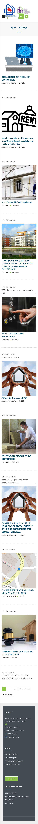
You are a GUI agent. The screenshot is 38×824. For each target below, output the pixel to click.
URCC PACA (9, 803)
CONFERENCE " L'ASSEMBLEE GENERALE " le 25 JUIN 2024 (18, 592)
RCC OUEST (10, 800)
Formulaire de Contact (12, 764)
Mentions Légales (11, 758)
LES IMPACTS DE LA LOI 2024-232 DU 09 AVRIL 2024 (17, 653)
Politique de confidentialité (13, 761)
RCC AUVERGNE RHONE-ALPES (17, 796)
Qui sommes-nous (11, 754)
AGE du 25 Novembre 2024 (14, 397)
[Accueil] (16, 7)
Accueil (19, 32)
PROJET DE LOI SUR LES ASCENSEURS (12, 335)
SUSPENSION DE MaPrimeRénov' (17, 202)
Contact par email (13, 737)
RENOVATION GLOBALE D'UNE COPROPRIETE (16, 457)
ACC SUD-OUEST (11, 793)
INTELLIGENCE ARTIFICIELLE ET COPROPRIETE (16, 78)
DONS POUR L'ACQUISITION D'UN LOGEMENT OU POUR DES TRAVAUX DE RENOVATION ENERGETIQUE (17, 265)
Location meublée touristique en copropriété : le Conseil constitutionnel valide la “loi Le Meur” (17, 141)
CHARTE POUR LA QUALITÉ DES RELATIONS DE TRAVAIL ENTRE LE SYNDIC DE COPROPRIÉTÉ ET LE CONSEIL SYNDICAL (17, 527)
